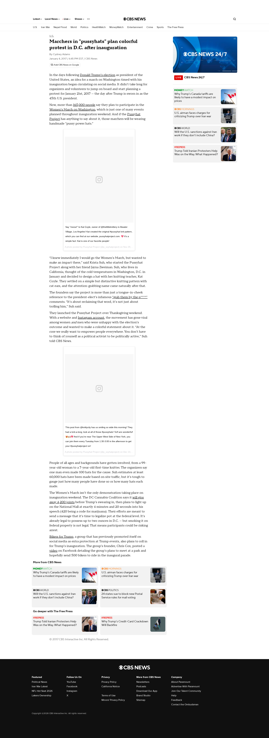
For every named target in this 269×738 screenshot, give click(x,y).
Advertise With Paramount (185, 686)
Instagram (72, 691)
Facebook (72, 686)
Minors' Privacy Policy (113, 700)
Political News (39, 682)
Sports (160, 27)
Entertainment (135, 27)
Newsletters (142, 682)
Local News (51, 19)
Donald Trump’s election (97, 75)
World (74, 27)
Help (173, 695)
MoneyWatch (116, 27)
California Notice (110, 686)
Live (66, 19)
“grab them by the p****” (129, 297)
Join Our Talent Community (186, 691)
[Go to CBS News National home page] (134, 19)
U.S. (35, 27)
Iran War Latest (40, 686)
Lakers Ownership (41, 695)
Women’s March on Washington (72, 110)
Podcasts (141, 686)
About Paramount (180, 682)
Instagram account (91, 318)
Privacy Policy (108, 682)
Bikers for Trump (61, 537)
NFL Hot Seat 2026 (42, 691)
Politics (84, 27)
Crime (149, 27)
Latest (36, 19)
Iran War (45, 27)
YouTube (71, 682)
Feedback (176, 700)
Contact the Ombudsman (184, 704)
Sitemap (140, 700)
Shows (79, 19)
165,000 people (84, 105)
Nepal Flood (60, 27)
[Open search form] (234, 19)
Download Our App (146, 691)
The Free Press (175, 27)
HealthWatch (99, 27)
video (53, 551)
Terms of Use (108, 695)
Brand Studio (143, 695)
